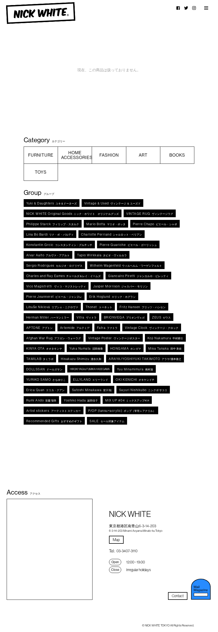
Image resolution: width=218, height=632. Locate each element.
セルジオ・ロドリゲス (54, 265)
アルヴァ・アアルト (48, 255)
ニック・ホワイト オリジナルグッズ (72, 214)
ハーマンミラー (47, 317)
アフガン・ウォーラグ (53, 338)
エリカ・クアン (45, 390)
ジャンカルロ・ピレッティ (138, 276)
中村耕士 (165, 338)
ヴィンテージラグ (149, 214)
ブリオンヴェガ (124, 317)
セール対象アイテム (107, 421)
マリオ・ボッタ (105, 224)
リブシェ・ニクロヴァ (52, 307)
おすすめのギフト (54, 421)
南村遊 (135, 369)
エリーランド (90, 380)
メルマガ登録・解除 (200, 589)
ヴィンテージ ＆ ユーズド (112, 203)
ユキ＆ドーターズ (51, 203)
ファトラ (107, 328)
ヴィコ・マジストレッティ (56, 286)
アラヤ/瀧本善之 (145, 359)
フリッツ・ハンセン (143, 307)
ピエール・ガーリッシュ (128, 245)
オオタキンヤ (44, 348)
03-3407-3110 (126, 551)
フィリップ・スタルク (52, 224)
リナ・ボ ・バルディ (50, 234)
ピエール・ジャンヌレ (54, 297)
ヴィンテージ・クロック (151, 328)
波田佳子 (81, 400)
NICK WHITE (40, 13)
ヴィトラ (87, 317)
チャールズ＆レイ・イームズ (63, 276)
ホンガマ (125, 348)
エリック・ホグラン (112, 297)
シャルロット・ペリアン (111, 234)
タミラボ (40, 359)
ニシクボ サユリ (143, 390)
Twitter (186, 8)
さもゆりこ (46, 380)
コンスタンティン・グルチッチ (59, 245)
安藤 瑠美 (41, 400)
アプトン (39, 328)
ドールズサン (44, 369)
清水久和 (81, 359)
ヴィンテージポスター (114, 338)
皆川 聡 (92, 390)
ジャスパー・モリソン (120, 286)
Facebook (178, 8)
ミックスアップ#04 (127, 400)
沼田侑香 (86, 348)
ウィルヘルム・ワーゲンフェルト (126, 265)
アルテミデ (75, 328)
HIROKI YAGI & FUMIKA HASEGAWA (90, 369)
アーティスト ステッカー (53, 411)
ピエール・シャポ (155, 224)
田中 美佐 (165, 348)
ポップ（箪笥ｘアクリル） (122, 411)
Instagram (194, 8)
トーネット (99, 307)
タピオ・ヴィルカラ (102, 255)
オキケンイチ (135, 380)
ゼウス (161, 317)
